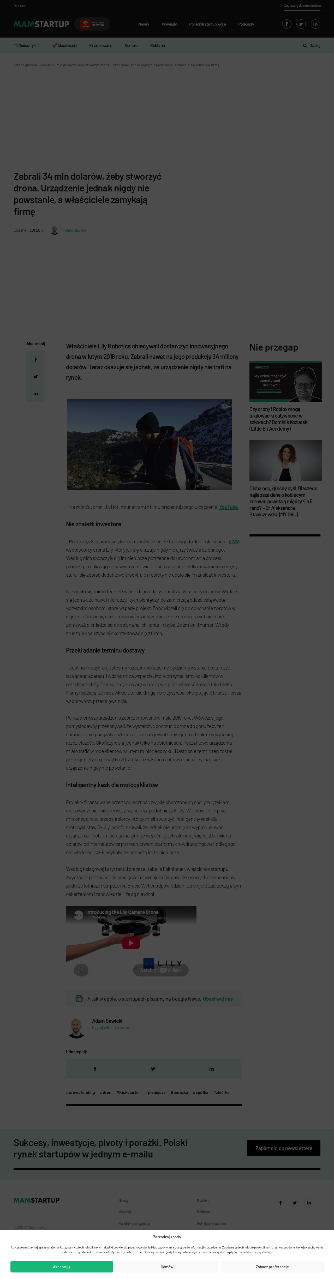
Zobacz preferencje (272, 1266)
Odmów (167, 1266)
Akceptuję (61, 1266)
